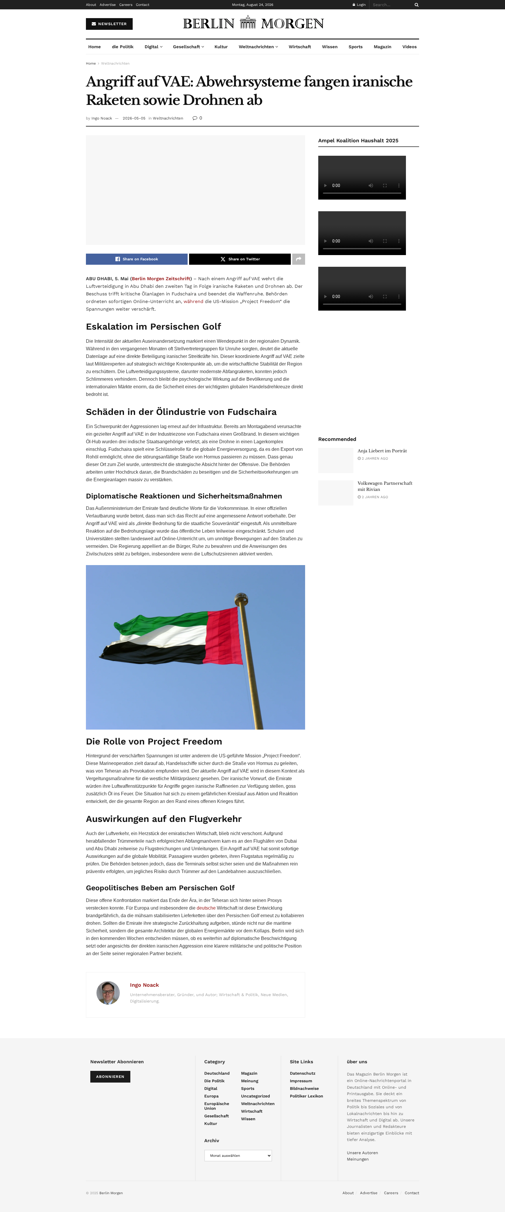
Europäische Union (216, 1106)
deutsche (206, 907)
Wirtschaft (300, 46)
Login (361, 5)
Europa (211, 1096)
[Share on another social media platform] (298, 259)
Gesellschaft (186, 46)
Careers (125, 5)
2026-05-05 (134, 118)
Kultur (221, 46)
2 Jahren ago (374, 458)
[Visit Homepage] (252, 24)
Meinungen (358, 1159)
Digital (151, 46)
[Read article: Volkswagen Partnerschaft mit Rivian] (335, 492)
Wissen (330, 46)
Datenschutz (302, 1073)
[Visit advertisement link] (368, 372)
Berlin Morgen (111, 1193)
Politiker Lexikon (306, 1096)
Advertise (108, 5)
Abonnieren (110, 1076)
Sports (356, 46)
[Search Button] (415, 4)
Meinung (249, 1080)
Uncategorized (255, 1096)
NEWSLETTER (112, 24)
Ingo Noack (101, 118)
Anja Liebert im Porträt (382, 450)
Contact (142, 5)
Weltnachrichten (256, 46)
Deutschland (217, 1073)
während (193, 301)
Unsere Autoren (362, 1152)
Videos (409, 46)
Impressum (301, 1080)
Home (94, 46)
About (91, 5)
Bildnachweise (304, 1088)
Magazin (382, 46)
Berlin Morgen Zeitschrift (161, 278)
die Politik (123, 46)
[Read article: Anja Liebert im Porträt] (335, 460)
